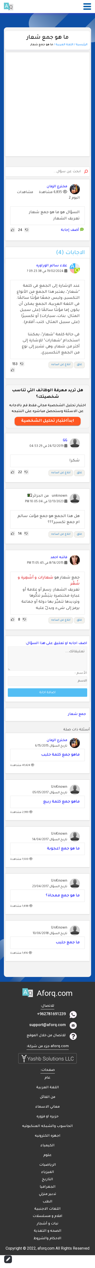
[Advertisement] (47, 104)
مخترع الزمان (57, 741)
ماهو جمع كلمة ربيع (61, 802)
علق (79, 364)
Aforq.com (55, 993)
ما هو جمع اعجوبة (63, 849)
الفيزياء (47, 1172)
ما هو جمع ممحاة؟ (63, 896)
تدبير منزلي (47, 1194)
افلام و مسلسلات (47, 1216)
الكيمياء (47, 1146)
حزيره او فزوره (47, 1117)
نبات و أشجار (47, 1224)
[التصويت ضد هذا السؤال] (26, 231)
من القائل (47, 1097)
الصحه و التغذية (47, 1231)
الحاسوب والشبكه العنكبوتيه (47, 1126)
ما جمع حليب (68, 943)
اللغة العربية (47, 1088)
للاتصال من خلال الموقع (46, 1036)
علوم (47, 1155)
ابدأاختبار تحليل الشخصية (47, 421)
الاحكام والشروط (47, 1239)
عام (47, 1078)
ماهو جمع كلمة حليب (60, 755)
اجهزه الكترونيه (47, 1136)
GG (65, 441)
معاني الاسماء (47, 1107)
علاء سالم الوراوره (51, 266)
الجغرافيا (48, 1187)
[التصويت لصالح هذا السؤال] (12, 231)
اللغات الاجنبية (47, 1209)
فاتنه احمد (58, 558)
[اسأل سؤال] (8, 1259)
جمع (82, 714)
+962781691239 (51, 1014)
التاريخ (47, 1180)
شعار (73, 714)
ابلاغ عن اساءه (60, 364)
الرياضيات (47, 1165)
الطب (47, 1202)
